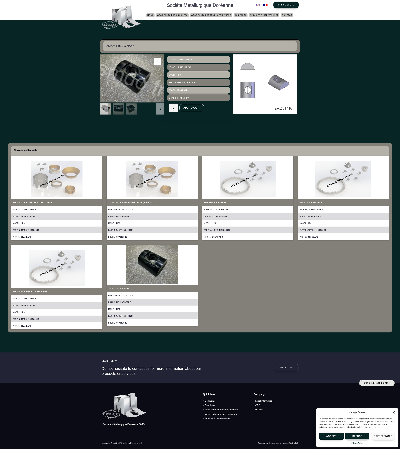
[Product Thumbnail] (157, 61)
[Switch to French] (265, 5)
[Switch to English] (258, 5)
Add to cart (191, 107)
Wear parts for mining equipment (211, 15)
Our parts (241, 15)
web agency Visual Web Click (285, 443)
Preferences (383, 436)
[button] (393, 412)
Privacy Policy (357, 443)
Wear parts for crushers (172, 15)
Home (150, 15)
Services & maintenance (264, 15)
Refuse (357, 436)
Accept (331, 436)
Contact (287, 15)
